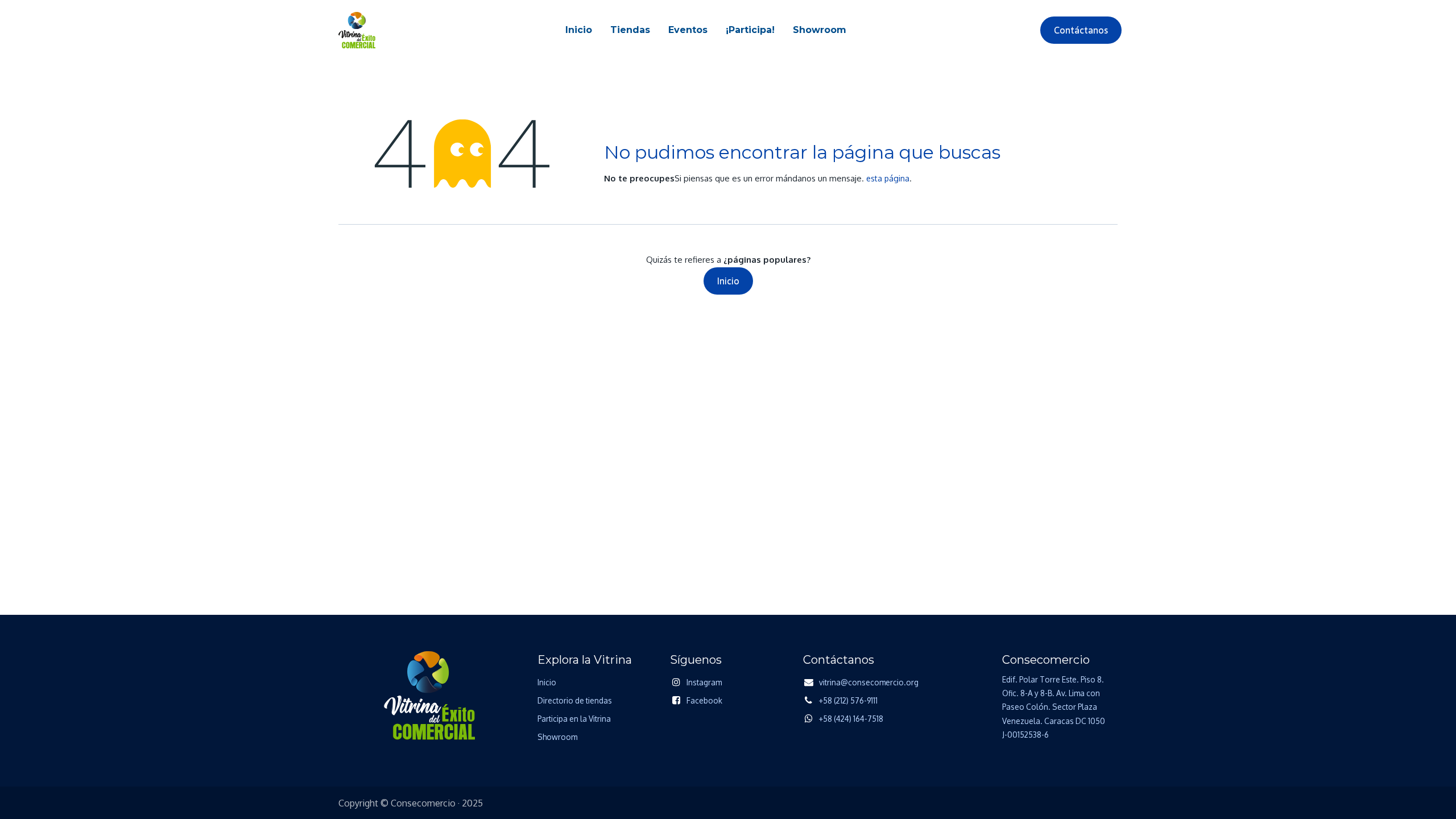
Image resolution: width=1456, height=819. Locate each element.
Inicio (728, 281)
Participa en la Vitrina (574, 718)
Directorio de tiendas (574, 700)
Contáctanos (1081, 30)
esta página (887, 178)
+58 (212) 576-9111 (848, 700)
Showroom (557, 737)
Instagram (704, 682)
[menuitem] (578, 30)
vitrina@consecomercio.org (869, 682)
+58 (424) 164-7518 (851, 718)
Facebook (704, 700)
